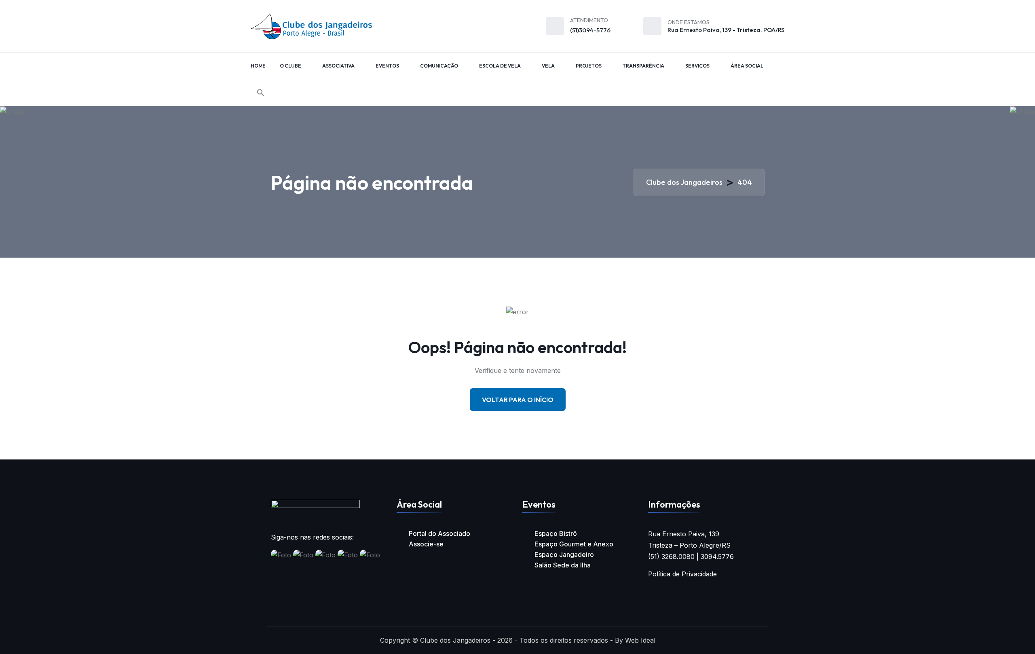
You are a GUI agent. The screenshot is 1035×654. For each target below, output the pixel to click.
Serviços (697, 66)
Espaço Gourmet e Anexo (573, 544)
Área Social (747, 66)
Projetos (589, 66)
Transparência (643, 66)
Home (258, 66)
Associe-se (426, 544)
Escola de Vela (500, 66)
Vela (548, 66)
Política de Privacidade (682, 574)
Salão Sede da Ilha (562, 565)
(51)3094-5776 (590, 30)
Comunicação (439, 66)
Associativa (338, 66)
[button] (261, 92)
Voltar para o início (517, 400)
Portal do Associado (439, 533)
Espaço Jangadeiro (564, 554)
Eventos (387, 66)
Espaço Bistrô (555, 533)
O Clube (290, 66)
